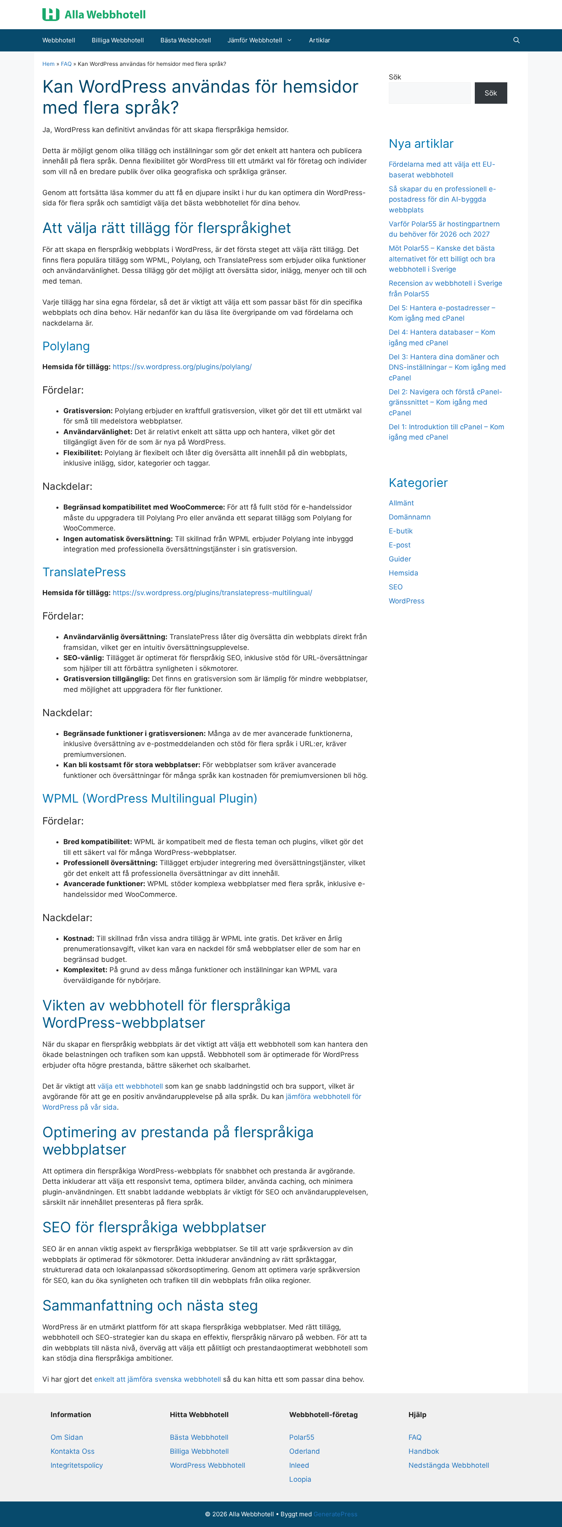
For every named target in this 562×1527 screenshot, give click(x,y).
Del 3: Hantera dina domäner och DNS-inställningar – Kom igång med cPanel (447, 367)
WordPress (407, 601)
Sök (395, 77)
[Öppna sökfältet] (516, 40)
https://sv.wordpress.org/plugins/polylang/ (182, 367)
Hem (48, 64)
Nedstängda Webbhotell (449, 1465)
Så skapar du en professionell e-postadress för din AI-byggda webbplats (442, 199)
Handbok (424, 1451)
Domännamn (410, 517)
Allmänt (401, 503)
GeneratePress (336, 1514)
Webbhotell (58, 40)
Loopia (300, 1479)
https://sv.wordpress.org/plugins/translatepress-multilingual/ (212, 593)
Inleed (299, 1465)
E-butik (401, 531)
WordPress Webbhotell (207, 1465)
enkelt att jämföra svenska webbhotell (157, 1379)
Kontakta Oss (73, 1451)
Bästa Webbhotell (185, 40)
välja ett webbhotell (130, 1086)
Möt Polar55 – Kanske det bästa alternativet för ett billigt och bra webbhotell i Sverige (442, 258)
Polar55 (301, 1437)
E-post (400, 545)
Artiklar (319, 40)
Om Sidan (67, 1437)
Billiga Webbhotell (118, 40)
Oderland (304, 1451)
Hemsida (403, 573)
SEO (396, 587)
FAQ (66, 64)
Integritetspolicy (77, 1465)
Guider (400, 559)
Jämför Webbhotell (255, 40)
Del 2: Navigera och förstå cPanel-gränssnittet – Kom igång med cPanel (445, 402)
